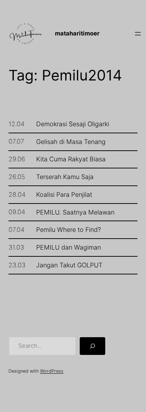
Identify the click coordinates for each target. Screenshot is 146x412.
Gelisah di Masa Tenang (71, 141)
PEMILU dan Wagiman (68, 247)
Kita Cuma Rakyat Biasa (71, 159)
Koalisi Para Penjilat (64, 194)
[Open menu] (138, 33)
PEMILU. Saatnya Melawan (75, 212)
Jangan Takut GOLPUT (69, 265)
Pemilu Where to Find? (68, 229)
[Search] (92, 346)
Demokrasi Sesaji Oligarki (72, 124)
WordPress (51, 371)
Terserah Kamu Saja (65, 176)
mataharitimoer (77, 33)
